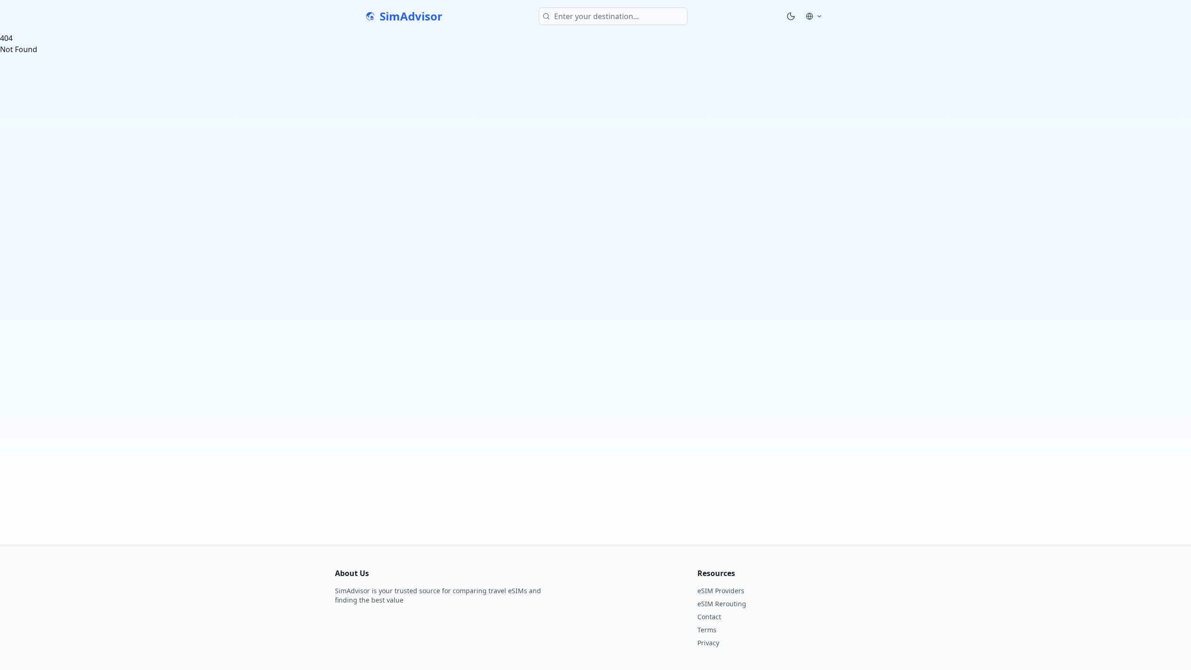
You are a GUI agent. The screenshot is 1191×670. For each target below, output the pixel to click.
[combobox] (613, 16)
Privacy (708, 642)
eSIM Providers (720, 590)
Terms (706, 629)
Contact (709, 616)
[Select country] (814, 16)
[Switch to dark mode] (790, 16)
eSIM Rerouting (721, 603)
